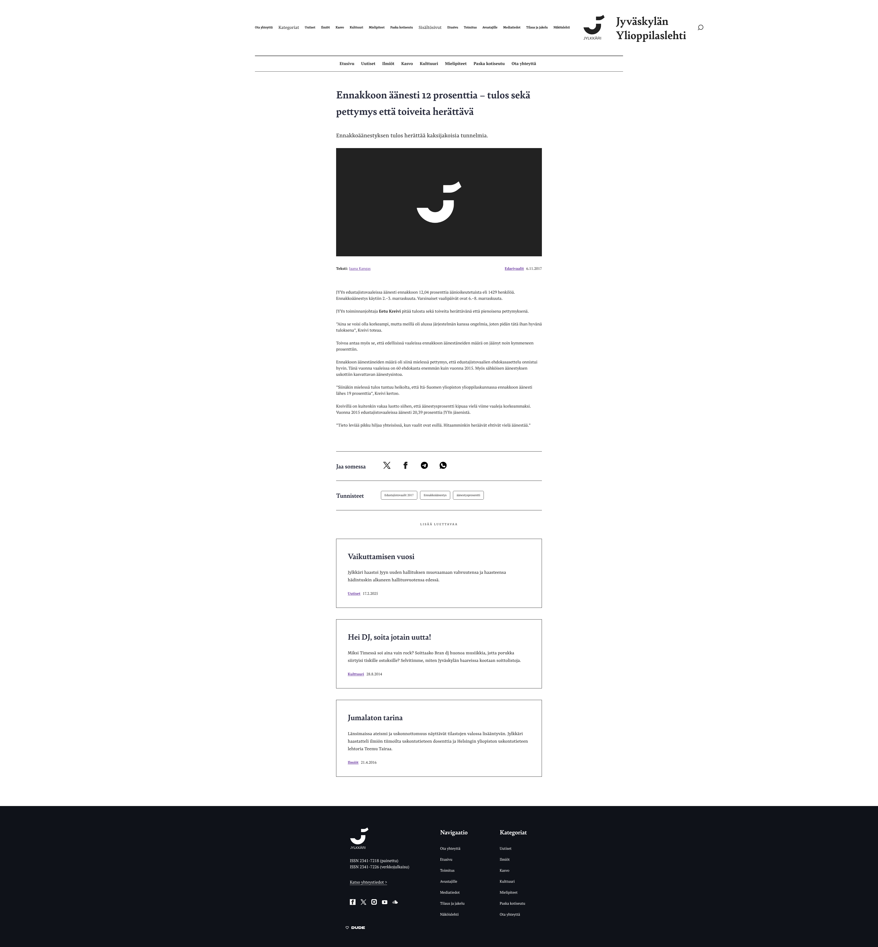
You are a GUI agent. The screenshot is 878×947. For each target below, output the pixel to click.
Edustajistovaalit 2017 (399, 495)
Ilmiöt (388, 63)
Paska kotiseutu (489, 63)
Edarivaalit (514, 268)
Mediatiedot (450, 892)
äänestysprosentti (468, 495)
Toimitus (447, 870)
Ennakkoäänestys (435, 495)
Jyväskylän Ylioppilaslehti (651, 28)
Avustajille (448, 881)
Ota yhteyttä (524, 63)
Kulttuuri (429, 63)
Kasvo (407, 63)
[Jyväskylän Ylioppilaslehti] (359, 847)
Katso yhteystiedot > (368, 882)
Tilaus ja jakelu (452, 903)
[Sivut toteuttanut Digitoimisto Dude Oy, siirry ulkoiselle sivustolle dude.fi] (355, 928)
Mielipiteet (456, 63)
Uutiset (368, 63)
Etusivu (347, 63)
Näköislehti (449, 914)
